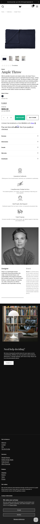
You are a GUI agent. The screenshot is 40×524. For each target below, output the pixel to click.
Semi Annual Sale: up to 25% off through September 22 (20, 2)
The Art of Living (5, 449)
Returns (3, 475)
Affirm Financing (5, 464)
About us (3, 442)
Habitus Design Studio (7, 459)
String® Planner (5, 457)
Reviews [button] (3, 136)
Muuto (3, 69)
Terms (3, 477)
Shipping (3, 472)
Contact (3, 444)
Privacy (3, 479)
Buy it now (32, 117)
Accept (19, 510)
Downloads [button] (4, 159)
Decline (19, 514)
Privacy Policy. (13, 505)
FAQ (2, 447)
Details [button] (3, 147)
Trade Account (5, 462)
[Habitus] (20, 6)
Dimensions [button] (4, 141)
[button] (2, 6)
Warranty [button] (4, 153)
